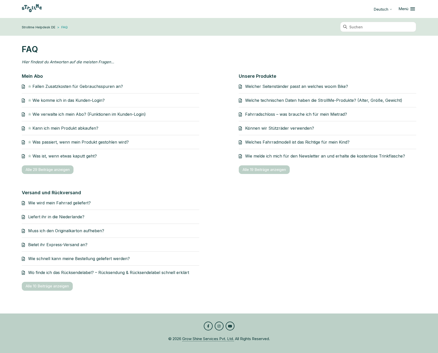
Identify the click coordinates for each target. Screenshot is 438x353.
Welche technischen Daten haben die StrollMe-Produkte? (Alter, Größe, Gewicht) (323, 100)
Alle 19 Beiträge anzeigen (264, 169)
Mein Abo (32, 76)
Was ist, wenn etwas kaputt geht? (64, 156)
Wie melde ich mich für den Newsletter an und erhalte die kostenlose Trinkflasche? (325, 156)
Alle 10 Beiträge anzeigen (47, 286)
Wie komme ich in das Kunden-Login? (68, 100)
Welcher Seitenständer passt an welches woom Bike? (296, 86)
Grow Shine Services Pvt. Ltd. (208, 338)
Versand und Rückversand (51, 192)
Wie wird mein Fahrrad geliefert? (59, 202)
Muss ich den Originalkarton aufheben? (66, 230)
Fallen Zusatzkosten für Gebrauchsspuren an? (77, 86)
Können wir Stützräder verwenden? (279, 128)
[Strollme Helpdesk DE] (32, 9)
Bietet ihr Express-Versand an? (57, 244)
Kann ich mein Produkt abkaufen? (65, 128)
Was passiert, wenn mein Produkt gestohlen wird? (80, 142)
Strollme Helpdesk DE (38, 27)
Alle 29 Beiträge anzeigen (48, 169)
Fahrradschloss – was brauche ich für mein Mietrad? (296, 114)
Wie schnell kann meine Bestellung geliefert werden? (79, 258)
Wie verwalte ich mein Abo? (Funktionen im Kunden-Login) (89, 114)
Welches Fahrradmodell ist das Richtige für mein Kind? (297, 142)
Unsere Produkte (257, 76)
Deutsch (381, 9)
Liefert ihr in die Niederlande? (56, 216)
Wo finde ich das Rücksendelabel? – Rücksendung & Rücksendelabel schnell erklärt (108, 272)
